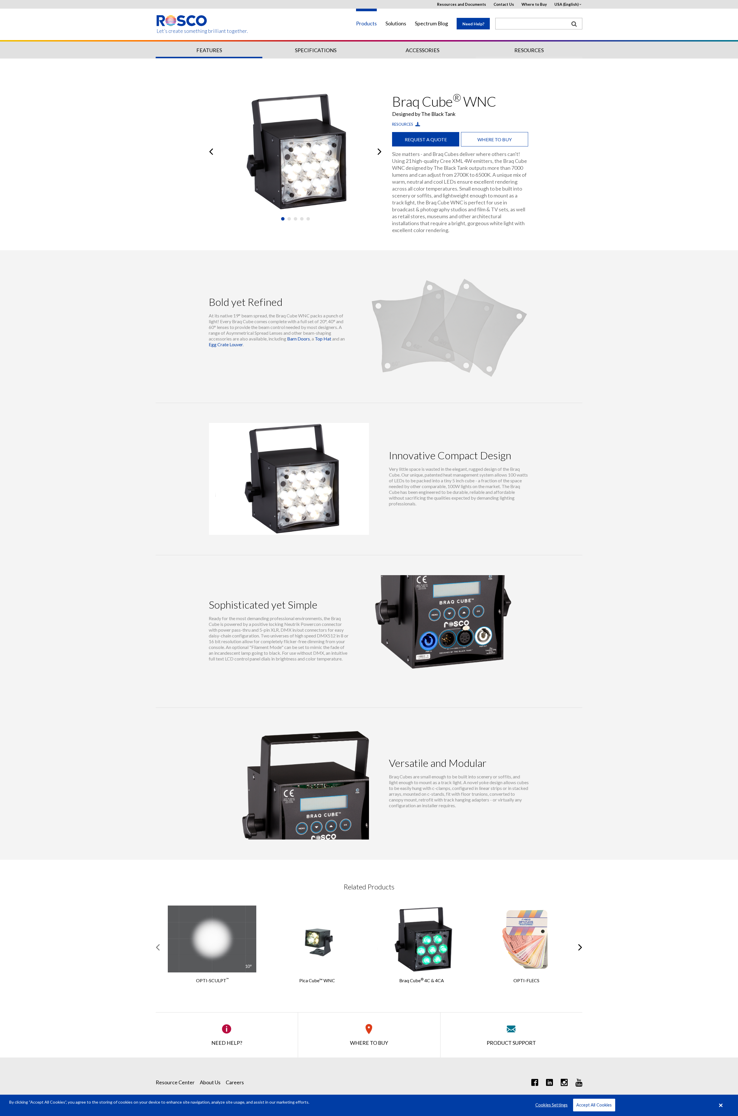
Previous (211, 151)
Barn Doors (298, 338)
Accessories (422, 50)
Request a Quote (426, 139)
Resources (529, 50)
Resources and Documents (461, 4)
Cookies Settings (551, 1105)
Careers (235, 1082)
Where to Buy (534, 4)
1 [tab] (283, 219)
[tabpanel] (295, 152)
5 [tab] (308, 219)
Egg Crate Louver (226, 344)
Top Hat (323, 338)
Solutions (395, 23)
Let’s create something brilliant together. (182, 31)
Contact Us (504, 4)
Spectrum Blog (431, 23)
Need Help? (473, 23)
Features (209, 50)
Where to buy (494, 139)
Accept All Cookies (594, 1105)
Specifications (315, 50)
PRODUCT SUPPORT (511, 1043)
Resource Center (175, 1082)
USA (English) (566, 4)
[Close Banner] (721, 1105)
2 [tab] (289, 219)
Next (379, 151)
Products (366, 23)
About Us (210, 1082)
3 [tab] (295, 219)
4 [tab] (302, 219)
